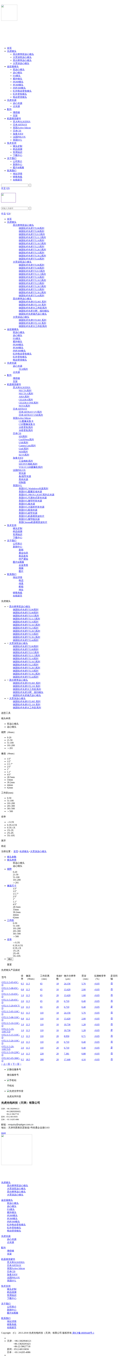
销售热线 (17, 176)
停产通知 (23, 559)
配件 (9, 109)
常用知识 (17, 152)
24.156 (67, 983)
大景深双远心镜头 (22, 57)
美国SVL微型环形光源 (30, 501)
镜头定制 (17, 146)
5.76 (84, 983)
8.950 (66, 1036)
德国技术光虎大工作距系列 (33, 308)
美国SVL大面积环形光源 (31, 507)
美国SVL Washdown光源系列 (33, 488)
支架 (15, 115)
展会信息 (23, 553)
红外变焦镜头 (20, 94)
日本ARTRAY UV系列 (30, 412)
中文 (3, 188)
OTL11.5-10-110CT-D (8, 1030)
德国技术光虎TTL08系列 (31, 231)
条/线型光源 (25, 476)
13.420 (67, 989)
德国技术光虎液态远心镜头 (33, 314)
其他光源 (23, 479)
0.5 (22, 983)
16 (57, 989)
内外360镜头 (19, 88)
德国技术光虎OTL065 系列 (32, 301)
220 (42, 1053)
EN (8, 188)
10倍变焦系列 (26, 427)
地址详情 (17, 173)
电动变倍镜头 (20, 97)
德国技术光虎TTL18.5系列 (32, 243)
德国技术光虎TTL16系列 (31, 240)
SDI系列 (23, 436)
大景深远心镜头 (21, 63)
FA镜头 (16, 75)
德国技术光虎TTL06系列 (31, 228)
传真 (21, 583)
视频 (21, 568)
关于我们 (11, 158)
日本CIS (17, 131)
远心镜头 (17, 72)
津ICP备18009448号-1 (83, 1333)
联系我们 (11, 170)
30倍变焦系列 (26, 430)
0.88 (84, 1053)
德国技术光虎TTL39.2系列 (32, 256)
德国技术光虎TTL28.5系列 (32, 249)
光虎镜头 (11, 51)
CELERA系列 (26, 399)
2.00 (84, 989)
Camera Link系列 (27, 445)
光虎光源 (11, 100)
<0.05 (97, 983)
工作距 (10, 920)
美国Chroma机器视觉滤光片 (33, 522)
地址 (21, 589)
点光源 (16, 106)
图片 (21, 571)
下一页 (15, 1064)
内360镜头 (18, 82)
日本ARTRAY (20, 124)
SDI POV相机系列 (28, 464)
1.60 (84, 995)
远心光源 (17, 103)
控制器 (22, 482)
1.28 (84, 1024)
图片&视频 (18, 167)
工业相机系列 (26, 461)
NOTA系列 (24, 406)
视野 (9, 869)
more (3, 1133)
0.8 (22, 989)
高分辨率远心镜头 (22, 60)
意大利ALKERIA (21, 121)
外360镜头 (18, 85)
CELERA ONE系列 (28, 403)
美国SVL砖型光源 (28, 513)
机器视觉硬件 (14, 118)
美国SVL (17, 140)
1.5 (22, 1036)
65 (41, 983)
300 (42, 1059)
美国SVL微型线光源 (29, 519)
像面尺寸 (11, 885)
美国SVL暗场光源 (28, 510)
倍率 (9, 939)
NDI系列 (23, 452)
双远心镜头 (19, 69)
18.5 (28, 1059)
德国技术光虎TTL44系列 (31, 259)
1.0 (22, 995)
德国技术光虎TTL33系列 (31, 252)
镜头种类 (11, 860)
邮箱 (21, 586)
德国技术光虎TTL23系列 (31, 246)
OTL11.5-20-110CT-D (8, 1047)
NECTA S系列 (26, 393)
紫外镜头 (17, 78)
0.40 (84, 1001)
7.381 (66, 1053)
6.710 (66, 1001)
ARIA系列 (24, 396)
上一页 (6, 1064)
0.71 (84, 1036)
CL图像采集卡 (26, 421)
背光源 (22, 473)
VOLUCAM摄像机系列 (31, 467)
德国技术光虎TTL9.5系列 (32, 234)
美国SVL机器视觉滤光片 (31, 516)
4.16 (84, 1059)
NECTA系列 (25, 390)
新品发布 (23, 556)
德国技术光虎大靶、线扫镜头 (34, 311)
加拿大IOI (18, 134)
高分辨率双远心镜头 (23, 54)
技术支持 (11, 143)
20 (57, 995)
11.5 (28, 983)
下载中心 (17, 155)
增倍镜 (16, 112)
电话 (21, 580)
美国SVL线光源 (27, 504)
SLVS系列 (24, 455)
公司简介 (17, 161)
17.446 (67, 1059)
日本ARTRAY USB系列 (31, 415)
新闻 (21, 550)
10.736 (67, 1024)
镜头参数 (11, 857)
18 (57, 983)
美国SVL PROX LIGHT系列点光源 (36, 494)
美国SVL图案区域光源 (30, 491)
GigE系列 (23, 448)
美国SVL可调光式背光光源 (33, 497)
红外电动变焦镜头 (22, 91)
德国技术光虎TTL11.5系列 (32, 237)
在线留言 (17, 180)
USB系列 (23, 442)
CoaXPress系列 (26, 439)
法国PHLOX (19, 137)
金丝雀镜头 (13, 66)
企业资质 (23, 565)
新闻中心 (17, 164)
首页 (9, 48)
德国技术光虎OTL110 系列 (32, 305)
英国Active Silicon (22, 127)
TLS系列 (23, 369)
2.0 (22, 1001)
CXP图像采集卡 (27, 424)
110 (41, 1013)
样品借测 (17, 149)
